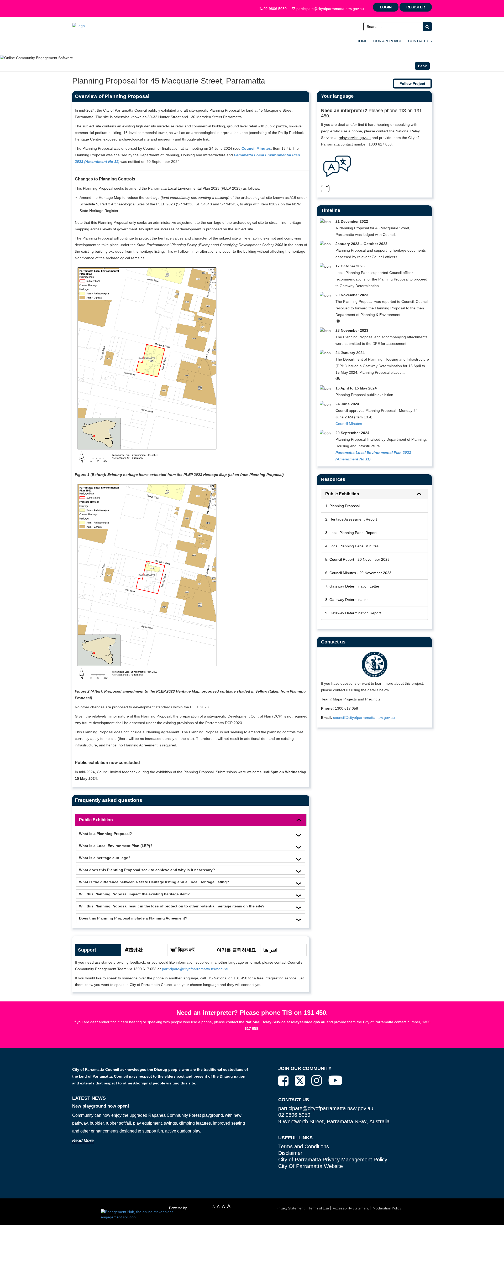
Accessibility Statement (351, 1208)
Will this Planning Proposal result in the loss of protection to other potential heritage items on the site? (172, 906)
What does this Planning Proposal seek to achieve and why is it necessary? (147, 870)
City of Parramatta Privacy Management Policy (332, 1159)
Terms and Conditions (303, 1146)
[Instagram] (316, 1080)
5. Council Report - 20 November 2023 (357, 559)
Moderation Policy (387, 1208)
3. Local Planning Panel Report (351, 533)
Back (422, 66)
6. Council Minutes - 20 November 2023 (358, 573)
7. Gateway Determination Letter (352, 586)
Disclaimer (290, 1153)
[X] (300, 1081)
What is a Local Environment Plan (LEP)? (116, 846)
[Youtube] (335, 1080)
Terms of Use (318, 1208)
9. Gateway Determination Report (353, 613)
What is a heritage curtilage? (104, 858)
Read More (83, 1140)
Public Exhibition (96, 820)
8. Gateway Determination (347, 600)
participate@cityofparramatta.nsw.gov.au (329, 9)
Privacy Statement (290, 1208)
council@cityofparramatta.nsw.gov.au (364, 717)
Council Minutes (348, 424)
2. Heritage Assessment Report (351, 519)
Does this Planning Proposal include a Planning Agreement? (133, 918)
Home (362, 41)
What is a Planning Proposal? (105, 834)
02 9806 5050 (274, 9)
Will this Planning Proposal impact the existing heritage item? (134, 894)
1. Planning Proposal (342, 506)
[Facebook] (283, 1081)
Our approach (387, 41)
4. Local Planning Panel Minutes (352, 546)
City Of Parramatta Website (310, 1166)
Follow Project (412, 83)
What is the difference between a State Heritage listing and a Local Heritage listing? (154, 882)
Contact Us (420, 41)
